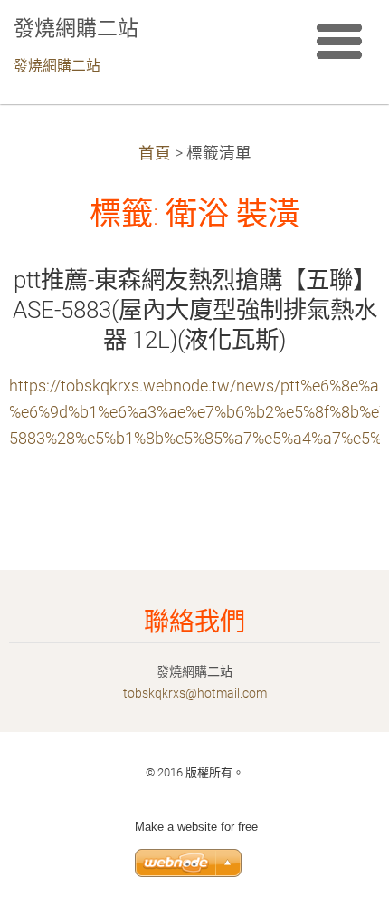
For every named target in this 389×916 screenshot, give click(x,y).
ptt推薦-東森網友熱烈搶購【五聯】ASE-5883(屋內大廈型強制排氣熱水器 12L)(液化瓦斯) (195, 309)
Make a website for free (196, 827)
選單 (339, 41)
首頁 (154, 153)
